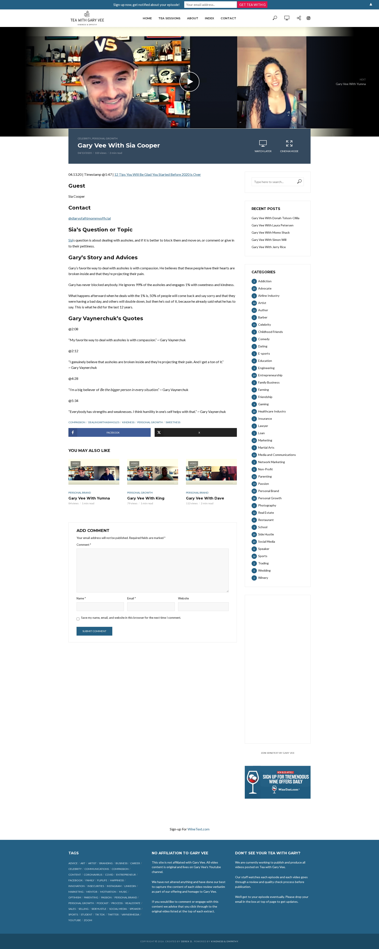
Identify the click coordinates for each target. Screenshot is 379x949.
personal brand (125, 897)
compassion (76, 422)
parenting (91, 897)
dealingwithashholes (103, 422)
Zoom (88, 920)
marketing (76, 891)
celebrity (75, 869)
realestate (132, 903)
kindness (128, 422)
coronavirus (93, 874)
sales (72, 908)
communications (96, 869)
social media (118, 908)
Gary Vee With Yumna (89, 498)
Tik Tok (100, 914)
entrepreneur (126, 874)
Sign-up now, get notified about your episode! (146, 5)
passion (106, 897)
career (135, 863)
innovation (76, 886)
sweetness (173, 422)
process (117, 903)
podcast (103, 903)
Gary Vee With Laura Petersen (272, 225)
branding (106, 863)
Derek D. (187, 941)
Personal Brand (79, 492)
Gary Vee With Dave (205, 498)
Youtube (74, 920)
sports (73, 914)
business (121, 863)
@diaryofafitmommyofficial (89, 218)
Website (183, 598)
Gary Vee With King (145, 498)
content (74, 874)
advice (73, 863)
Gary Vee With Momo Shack (271, 232)
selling (84, 908)
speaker (135, 908)
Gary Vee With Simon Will (269, 240)
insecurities (96, 886)
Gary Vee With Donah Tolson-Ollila (275, 218)
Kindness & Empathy (224, 941)
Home (147, 18)
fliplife (102, 880)
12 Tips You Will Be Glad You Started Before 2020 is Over (157, 174)
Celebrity (84, 138)
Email (131, 598)
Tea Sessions (169, 18)
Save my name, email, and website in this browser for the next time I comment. (131, 617)
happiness (117, 880)
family (90, 880)
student (86, 914)
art (82, 863)
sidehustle (98, 908)
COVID (109, 874)
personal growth (150, 422)
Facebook (75, 880)
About (192, 18)
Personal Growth (105, 138)
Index (209, 18)
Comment (84, 544)
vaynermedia (130, 914)
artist (92, 863)
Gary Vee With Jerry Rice (269, 247)
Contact (228, 18)
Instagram (114, 886)
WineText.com (198, 829)
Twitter (113, 914)
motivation (108, 891)
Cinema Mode (289, 151)
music (123, 891)
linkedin (130, 886)
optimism (74, 897)
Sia (70, 240)
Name (81, 598)
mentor (91, 891)
